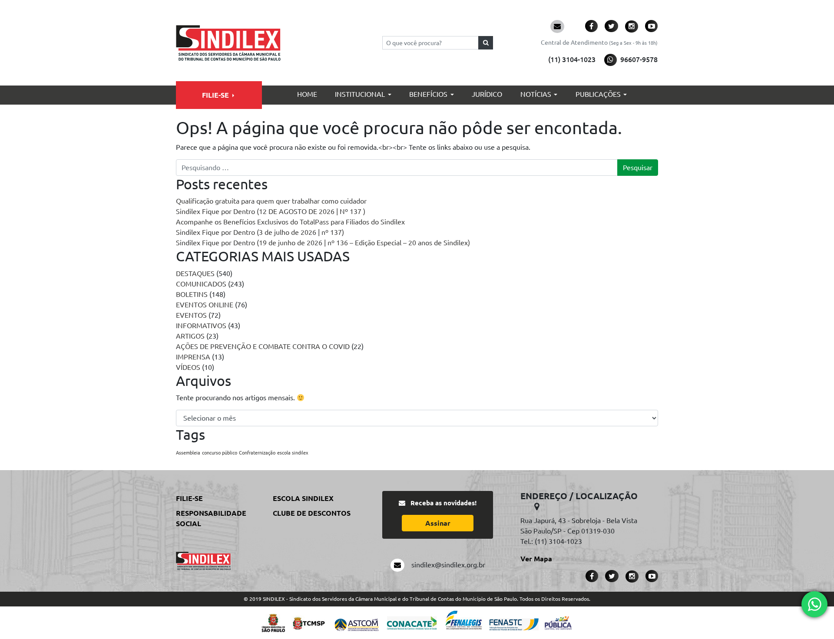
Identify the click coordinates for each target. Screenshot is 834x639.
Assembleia (188, 452)
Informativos (201, 325)
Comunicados (201, 284)
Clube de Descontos (312, 513)
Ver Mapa (536, 559)
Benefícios (428, 94)
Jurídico (487, 94)
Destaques (195, 273)
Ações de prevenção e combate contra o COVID (263, 346)
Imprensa (193, 357)
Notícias (535, 94)
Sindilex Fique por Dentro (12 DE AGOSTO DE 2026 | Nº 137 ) (270, 211)
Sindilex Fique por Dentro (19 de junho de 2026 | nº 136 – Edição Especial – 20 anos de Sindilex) (323, 243)
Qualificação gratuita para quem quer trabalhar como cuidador (271, 201)
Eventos (191, 315)
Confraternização (257, 452)
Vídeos (188, 367)
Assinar (437, 523)
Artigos (190, 336)
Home (307, 94)
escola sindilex (292, 452)
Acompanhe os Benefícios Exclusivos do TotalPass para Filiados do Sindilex (290, 222)
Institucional (360, 94)
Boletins (192, 294)
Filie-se (215, 95)
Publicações (598, 94)
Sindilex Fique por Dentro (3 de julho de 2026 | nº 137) (260, 232)
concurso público (219, 452)
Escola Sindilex (303, 498)
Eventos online (204, 305)
